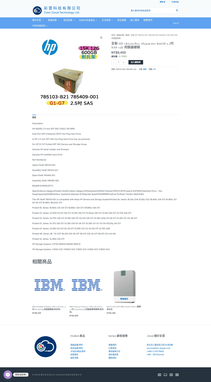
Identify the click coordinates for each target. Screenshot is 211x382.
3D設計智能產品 (87, 20)
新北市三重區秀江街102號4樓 (160, 345)
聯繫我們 (147, 20)
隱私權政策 (113, 354)
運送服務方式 (114, 351)
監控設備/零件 (76, 348)
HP (154, 69)
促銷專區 (74, 354)
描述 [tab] (34, 117)
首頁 (113, 35)
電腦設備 (52, 20)
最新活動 (74, 358)
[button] (42, 20)
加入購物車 (136, 62)
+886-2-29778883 (155, 351)
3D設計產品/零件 (78, 351)
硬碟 (127, 35)
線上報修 (134, 20)
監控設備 (67, 20)
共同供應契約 (38, 25)
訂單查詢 (175, 1)
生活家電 (106, 20)
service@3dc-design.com (158, 348)
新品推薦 (121, 20)
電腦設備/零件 (76, 345)
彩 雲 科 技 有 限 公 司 (62, 8)
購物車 (162, 1)
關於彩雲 (36, 20)
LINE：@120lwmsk (155, 354)
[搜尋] (177, 10)
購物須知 (112, 358)
